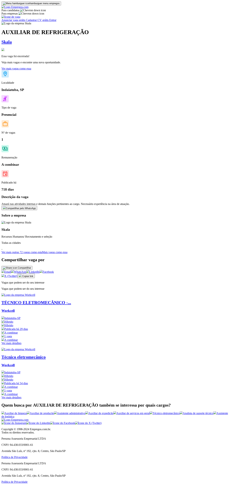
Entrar (52, 20)
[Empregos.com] (14, 7)
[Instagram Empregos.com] (13, 423)
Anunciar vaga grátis (13, 20)
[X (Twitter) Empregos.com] (88, 423)
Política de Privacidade (14, 457)
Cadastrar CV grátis (37, 20)
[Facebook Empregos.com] (62, 423)
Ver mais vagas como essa (16, 68)
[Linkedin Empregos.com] (38, 423)
